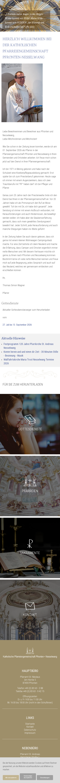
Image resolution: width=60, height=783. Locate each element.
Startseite (30, 723)
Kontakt (30, 726)
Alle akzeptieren (10, 777)
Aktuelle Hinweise (13, 338)
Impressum (30, 733)
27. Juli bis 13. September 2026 (17, 324)
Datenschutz (30, 729)
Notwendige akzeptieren (28, 776)
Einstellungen (45, 777)
